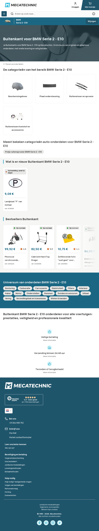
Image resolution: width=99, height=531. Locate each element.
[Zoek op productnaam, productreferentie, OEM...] (93, 13)
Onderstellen (33, 293)
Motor (19, 293)
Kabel (8, 293)
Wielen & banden (59, 298)
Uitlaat (85, 293)
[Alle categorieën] (4, 13)
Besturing (10, 288)
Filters (71, 288)
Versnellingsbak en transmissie (31, 298)
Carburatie (25, 288)
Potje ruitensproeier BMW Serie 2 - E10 (23, 151)
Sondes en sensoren (67, 293)
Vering (8, 298)
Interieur (83, 288)
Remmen (48, 293)
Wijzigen (92, 21)
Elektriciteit (57, 288)
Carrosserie (41, 288)
